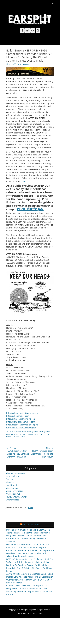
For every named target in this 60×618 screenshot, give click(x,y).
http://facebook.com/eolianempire (22, 424)
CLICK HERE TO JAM (30, 209)
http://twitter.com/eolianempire (21, 427)
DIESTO (46, 434)
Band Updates (32, 432)
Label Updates (44, 432)
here (24, 181)
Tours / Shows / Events (30, 434)
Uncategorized (12, 499)
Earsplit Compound (29, 609)
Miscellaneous (12, 488)
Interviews (10, 482)
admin (26, 64)
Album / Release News (17, 432)
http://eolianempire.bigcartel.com (22, 413)
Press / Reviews (13, 493)
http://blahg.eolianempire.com (20, 421)
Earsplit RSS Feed (31, 524)
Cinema (9, 479)
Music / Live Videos (13, 434)
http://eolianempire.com (17, 416)
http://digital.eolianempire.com (20, 419)
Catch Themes (37, 613)
